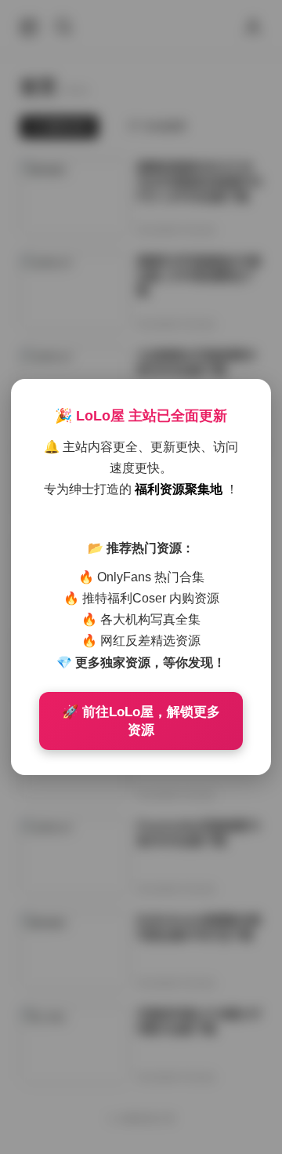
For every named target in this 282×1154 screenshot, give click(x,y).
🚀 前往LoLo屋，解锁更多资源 (141, 720)
